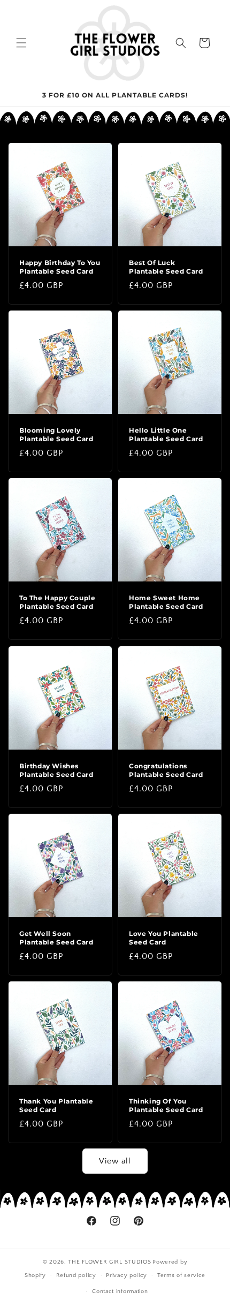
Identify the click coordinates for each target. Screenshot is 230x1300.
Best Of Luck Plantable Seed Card (166, 267)
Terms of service (181, 1275)
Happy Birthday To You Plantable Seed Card (60, 267)
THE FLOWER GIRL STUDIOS (109, 1262)
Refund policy (76, 1275)
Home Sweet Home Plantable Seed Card (166, 602)
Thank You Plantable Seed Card (56, 1105)
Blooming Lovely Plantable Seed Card (56, 434)
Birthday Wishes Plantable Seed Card (56, 770)
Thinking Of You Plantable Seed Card (166, 1105)
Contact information (120, 1291)
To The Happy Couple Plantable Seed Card (57, 602)
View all (115, 1161)
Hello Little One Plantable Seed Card (166, 434)
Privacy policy (126, 1275)
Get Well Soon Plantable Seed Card (56, 937)
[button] (21, 43)
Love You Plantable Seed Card (163, 937)
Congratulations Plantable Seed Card (166, 770)
